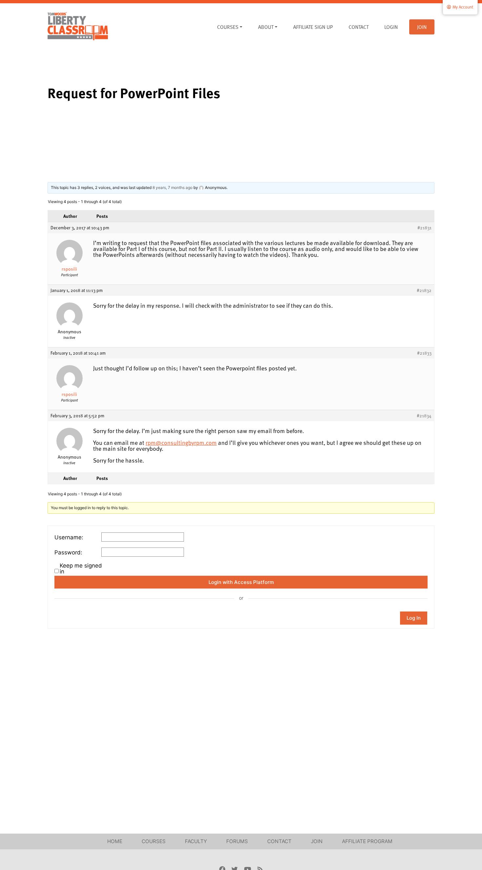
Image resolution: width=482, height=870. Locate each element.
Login (391, 27)
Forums (237, 841)
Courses (227, 27)
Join (422, 27)
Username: (68, 537)
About (265, 27)
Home (114, 841)
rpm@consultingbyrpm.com (181, 442)
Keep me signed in (81, 568)
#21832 (424, 290)
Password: (68, 552)
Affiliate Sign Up (313, 27)
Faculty (196, 841)
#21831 (424, 228)
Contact (359, 27)
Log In (414, 618)
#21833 (424, 353)
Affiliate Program (367, 841)
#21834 (424, 416)
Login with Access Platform (241, 582)
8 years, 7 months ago (172, 187)
